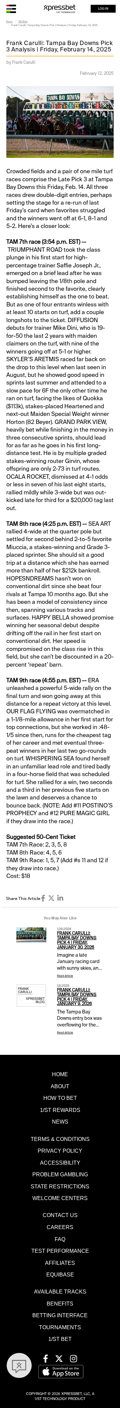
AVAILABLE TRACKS (60, 1291)
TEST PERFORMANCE (60, 1251)
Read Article (65, 976)
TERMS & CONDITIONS (60, 1139)
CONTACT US (60, 1215)
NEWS (60, 1122)
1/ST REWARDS (60, 1110)
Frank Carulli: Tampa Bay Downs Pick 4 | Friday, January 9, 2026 (76, 997)
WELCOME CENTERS (60, 1198)
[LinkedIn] (60, 898)
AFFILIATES (60, 1263)
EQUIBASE (60, 1274)
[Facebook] (43, 898)
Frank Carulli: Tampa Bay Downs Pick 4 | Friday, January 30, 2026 (76, 940)
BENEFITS (60, 1304)
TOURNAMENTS (60, 1327)
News (9, 21)
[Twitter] (51, 898)
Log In (103, 9)
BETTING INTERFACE (60, 1315)
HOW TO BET (60, 1098)
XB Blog (22, 21)
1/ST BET (60, 1339)
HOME (60, 1074)
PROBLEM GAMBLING (60, 1174)
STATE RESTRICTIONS (60, 1186)
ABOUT (60, 1086)
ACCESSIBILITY (60, 1163)
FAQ (60, 1239)
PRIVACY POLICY (60, 1151)
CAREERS (60, 1227)
